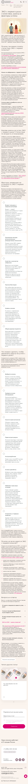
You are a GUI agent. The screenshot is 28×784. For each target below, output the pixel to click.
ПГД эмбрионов (18, 593)
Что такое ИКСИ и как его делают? (10, 178)
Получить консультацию (8, 659)
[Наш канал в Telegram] (23, 760)
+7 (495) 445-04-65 (10, 749)
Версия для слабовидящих (9, 781)
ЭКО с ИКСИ (22, 175)
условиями (14, 721)
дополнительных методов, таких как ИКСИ (12, 113)
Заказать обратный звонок (9, 751)
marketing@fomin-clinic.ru (7, 773)
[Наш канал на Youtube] (17, 760)
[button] (14, 606)
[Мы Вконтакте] (20, 760)
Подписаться (14, 726)
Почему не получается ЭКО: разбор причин (12, 557)
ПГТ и (3, 114)
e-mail (4, 717)
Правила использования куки (7, 777)
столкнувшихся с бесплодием (8, 55)
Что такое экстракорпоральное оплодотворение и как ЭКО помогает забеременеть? (13, 67)
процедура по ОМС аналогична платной (14, 626)
